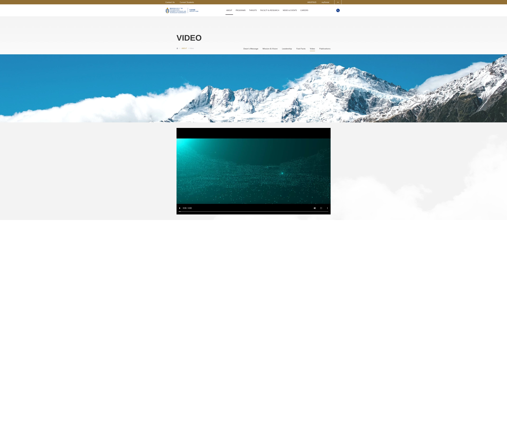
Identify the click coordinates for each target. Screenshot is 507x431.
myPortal (325, 2)
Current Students (187, 2)
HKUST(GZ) (311, 2)
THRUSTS (253, 10)
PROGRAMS (241, 10)
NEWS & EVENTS (290, 10)
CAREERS (304, 10)
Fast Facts (301, 48)
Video (312, 48)
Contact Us (170, 2)
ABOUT (229, 10)
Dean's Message (250, 48)
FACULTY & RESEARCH (269, 10)
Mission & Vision (270, 48)
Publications (324, 48)
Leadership (287, 48)
